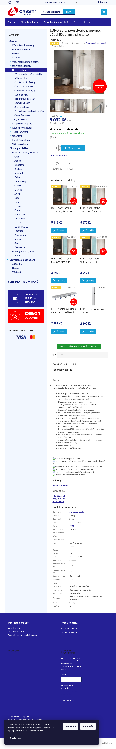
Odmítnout (70, 726)
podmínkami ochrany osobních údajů (69, 693)
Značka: (58, 46)
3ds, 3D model (59, 496)
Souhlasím (88, 726)
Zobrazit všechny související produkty (78, 346)
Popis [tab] (53, 354)
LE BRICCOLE (21, 226)
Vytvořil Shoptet (106, 743)
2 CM (17, 194)
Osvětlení (17, 136)
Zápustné (17, 264)
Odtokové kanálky (21, 49)
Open (17, 210)
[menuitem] (11, 22)
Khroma (18, 222)
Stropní (15, 268)
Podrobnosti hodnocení (96, 43)
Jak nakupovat (14, 628)
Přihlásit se (69, 700)
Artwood (18, 173)
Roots (17, 255)
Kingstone (19, 165)
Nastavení (15, 738)
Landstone (19, 218)
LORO (71, 526)
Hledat (68, 12)
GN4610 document (60, 485)
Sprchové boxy (21, 107)
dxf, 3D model (58, 501)
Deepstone (19, 247)
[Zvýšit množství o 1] (59, 146)
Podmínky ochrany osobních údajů (22, 635)
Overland (18, 185)
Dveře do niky (21, 94)
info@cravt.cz (71, 628)
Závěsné (16, 272)
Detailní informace (57, 155)
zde (41, 730)
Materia (18, 189)
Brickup (18, 169)
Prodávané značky (55, 2)
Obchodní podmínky (16, 631)
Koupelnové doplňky (22, 123)
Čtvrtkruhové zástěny (24, 82)
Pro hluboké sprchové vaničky (29, 111)
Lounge (18, 206)
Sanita (13, 41)
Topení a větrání (20, 132)
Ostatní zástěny (22, 115)
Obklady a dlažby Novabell (25, 152)
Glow (16, 243)
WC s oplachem (20, 144)
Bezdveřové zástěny (24, 99)
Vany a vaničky (19, 119)
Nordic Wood (20, 214)
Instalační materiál (21, 140)
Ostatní (15, 53)
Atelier (17, 239)
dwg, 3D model (59, 498)
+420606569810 (71, 632)
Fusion (17, 202)
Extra (16, 198)
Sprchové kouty (20, 70)
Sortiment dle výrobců (23, 281)
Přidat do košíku (75, 148)
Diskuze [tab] (62, 354)
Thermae (18, 230)
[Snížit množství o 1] (59, 149)
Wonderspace (21, 235)
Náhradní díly (20, 78)
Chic (16, 156)
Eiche (17, 177)
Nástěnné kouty (22, 103)
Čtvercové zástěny (23, 86)
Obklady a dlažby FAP (23, 251)
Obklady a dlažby (18, 148)
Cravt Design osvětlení (22, 259)
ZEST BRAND (37, 719)
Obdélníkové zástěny (24, 90)
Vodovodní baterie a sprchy (25, 62)
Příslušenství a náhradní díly (28, 74)
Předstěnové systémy (23, 45)
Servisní (16, 57)
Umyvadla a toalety (21, 66)
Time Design (20, 181)
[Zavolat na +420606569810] (12, 2)
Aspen (17, 160)
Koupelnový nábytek (22, 127)
